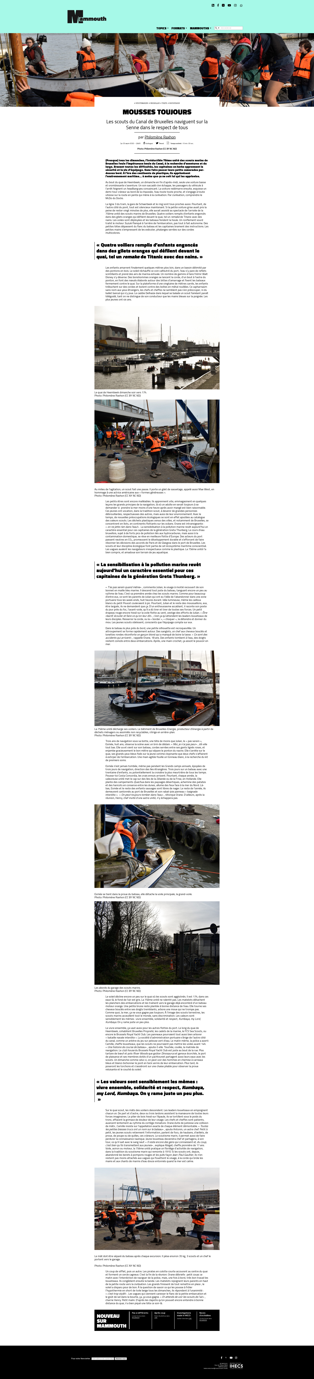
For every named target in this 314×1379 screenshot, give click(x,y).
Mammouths (199, 28)
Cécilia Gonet (203, 1318)
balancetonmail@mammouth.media (216, 1368)
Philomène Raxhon (160, 137)
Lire (155, 1318)
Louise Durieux (137, 1316)
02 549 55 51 (224, 1363)
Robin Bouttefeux (160, 1316)
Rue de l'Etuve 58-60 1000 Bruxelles (221, 1366)
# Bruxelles (154, 103)
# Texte (163, 103)
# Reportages (174, 103)
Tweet (161, 143)
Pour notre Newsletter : (81, 1358)
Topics (161, 28)
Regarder (135, 1318)
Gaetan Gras (181, 1318)
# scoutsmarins (141, 103)
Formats (178, 28)
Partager (149, 143)
